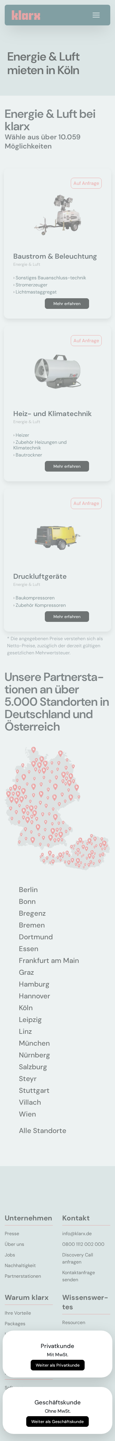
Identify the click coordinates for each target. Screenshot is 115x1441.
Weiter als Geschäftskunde (57, 1421)
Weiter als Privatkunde (58, 1365)
